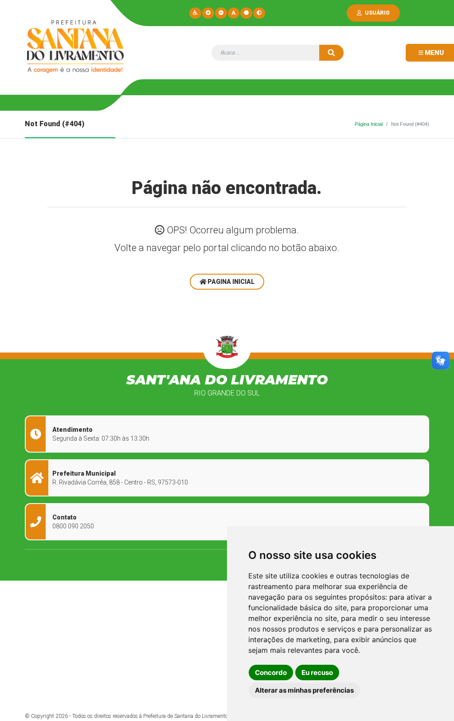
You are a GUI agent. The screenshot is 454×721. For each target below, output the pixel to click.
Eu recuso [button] (317, 672)
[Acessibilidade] (195, 13)
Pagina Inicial (230, 281)
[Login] (361, 13)
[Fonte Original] (233, 13)
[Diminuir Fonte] (221, 13)
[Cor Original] (246, 13)
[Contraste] (259, 13)
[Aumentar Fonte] (208, 13)
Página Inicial (369, 124)
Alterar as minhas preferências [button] (304, 690)
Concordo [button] (271, 672)
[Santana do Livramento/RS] (75, 49)
